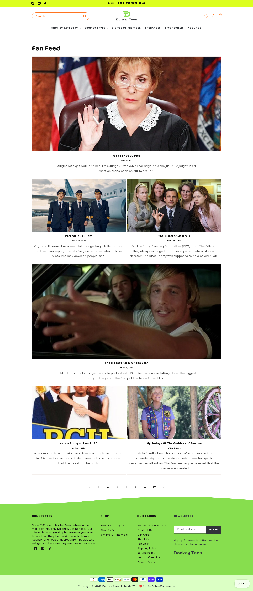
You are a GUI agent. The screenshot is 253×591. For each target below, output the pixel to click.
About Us (143, 539)
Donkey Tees (110, 586)
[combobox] (60, 16)
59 (154, 487)
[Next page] (163, 487)
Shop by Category (112, 525)
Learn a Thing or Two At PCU (78, 443)
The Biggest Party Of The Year (126, 363)
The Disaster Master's (174, 236)
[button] (66, 28)
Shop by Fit (108, 530)
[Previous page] (89, 487)
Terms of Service (149, 557)
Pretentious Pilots (78, 236)
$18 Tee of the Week (114, 534)
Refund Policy (146, 553)
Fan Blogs (144, 544)
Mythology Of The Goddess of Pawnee (174, 443)
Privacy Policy (146, 562)
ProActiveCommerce (161, 586)
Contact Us (145, 530)
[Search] (85, 16)
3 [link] (117, 487)
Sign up (213, 529)
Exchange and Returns (152, 525)
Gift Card (143, 534)
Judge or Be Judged (127, 156)
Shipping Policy (147, 548)
